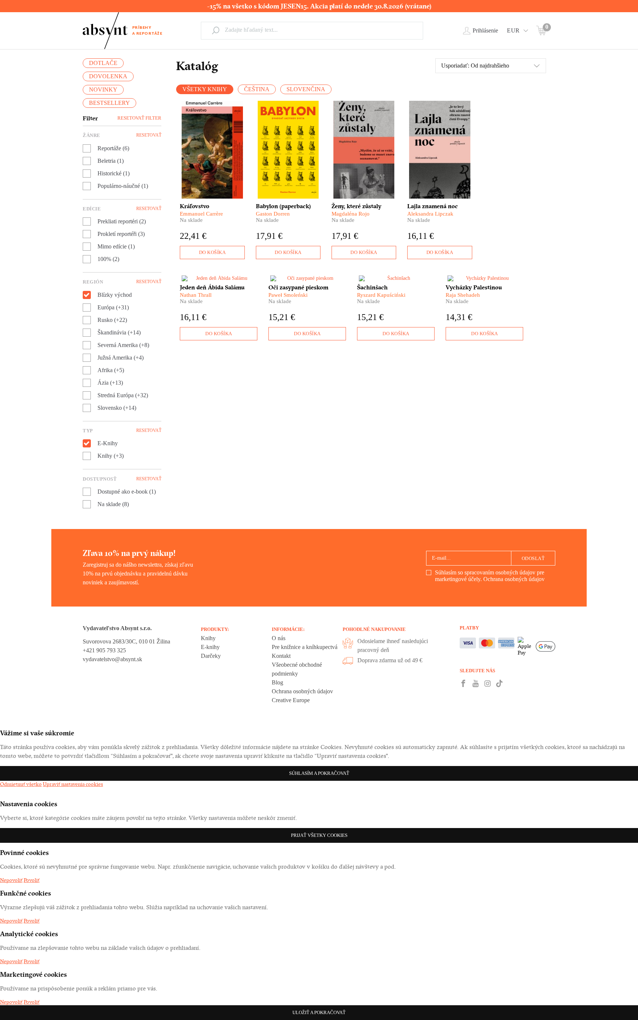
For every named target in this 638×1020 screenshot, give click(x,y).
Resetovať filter (139, 118)
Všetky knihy (204, 89)
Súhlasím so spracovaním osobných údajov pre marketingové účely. (490, 575)
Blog (277, 682)
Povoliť (32, 880)
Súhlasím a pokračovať (319, 773)
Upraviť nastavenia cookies (73, 784)
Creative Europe (291, 700)
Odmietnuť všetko (21, 784)
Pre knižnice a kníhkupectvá (304, 647)
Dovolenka (108, 76)
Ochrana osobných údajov (514, 579)
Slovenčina (306, 89)
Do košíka (212, 252)
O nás (278, 638)
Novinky (103, 89)
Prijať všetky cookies (319, 835)
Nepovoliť (11, 880)
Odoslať (533, 558)
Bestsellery (109, 103)
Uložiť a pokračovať (319, 1012)
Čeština (257, 89)
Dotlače (103, 63)
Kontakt (281, 656)
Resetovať (148, 135)
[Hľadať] (215, 30)
